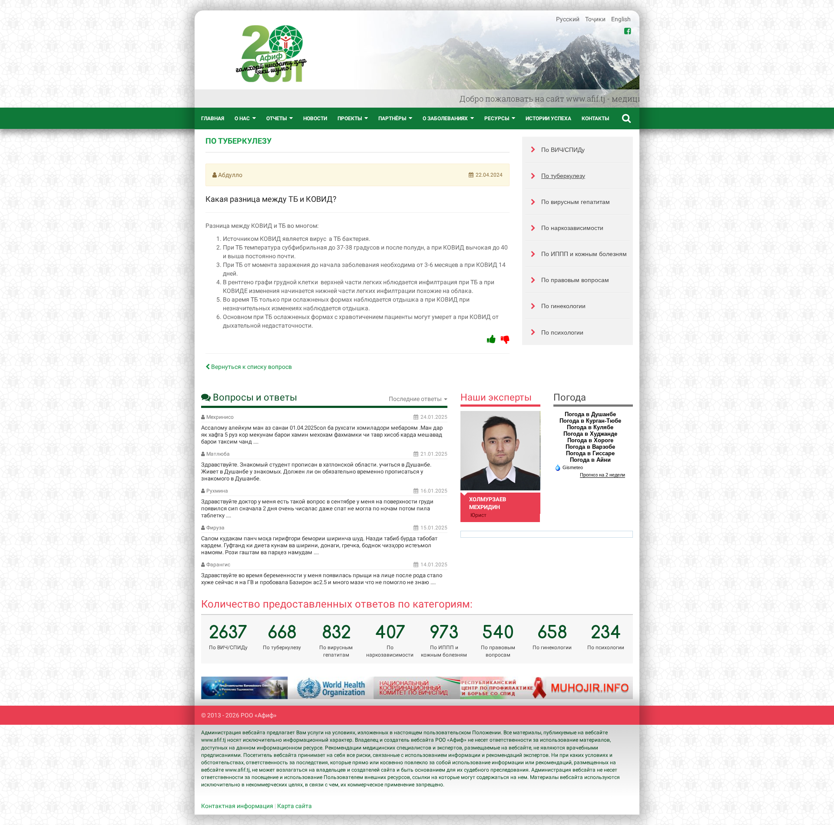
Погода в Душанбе (590, 414)
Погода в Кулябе (590, 427)
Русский (568, 19)
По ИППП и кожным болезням (584, 253)
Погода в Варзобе (590, 447)
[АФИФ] (271, 53)
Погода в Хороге (590, 440)
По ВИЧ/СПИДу (563, 149)
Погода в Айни (590, 460)
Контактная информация (237, 805)
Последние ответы (416, 398)
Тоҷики (596, 19)
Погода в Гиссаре (590, 453)
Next (615, 688)
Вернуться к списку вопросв (251, 366)
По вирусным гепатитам (575, 201)
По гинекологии (563, 305)
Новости (315, 118)
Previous (218, 688)
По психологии (562, 332)
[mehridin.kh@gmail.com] (500, 450)
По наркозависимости (572, 227)
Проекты (350, 118)
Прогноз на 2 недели (602, 474)
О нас (242, 118)
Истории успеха (548, 118)
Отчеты (276, 118)
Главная (212, 118)
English (621, 19)
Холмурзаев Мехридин (487, 503)
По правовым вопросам (575, 279)
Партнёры (392, 118)
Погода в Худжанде (590, 434)
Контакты (595, 118)
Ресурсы (496, 118)
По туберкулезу (563, 175)
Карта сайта (294, 805)
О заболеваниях (445, 118)
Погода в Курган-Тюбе (590, 420)
